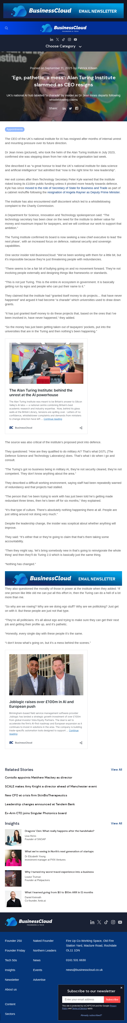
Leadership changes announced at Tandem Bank (40, 804)
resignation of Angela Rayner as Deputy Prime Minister (83, 192)
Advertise (39, 979)
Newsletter (12, 979)
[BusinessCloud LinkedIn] (51, 39)
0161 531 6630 (76, 960)
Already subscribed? (91, 1015)
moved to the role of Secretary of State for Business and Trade (66, 188)
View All (116, 769)
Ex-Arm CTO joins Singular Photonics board (36, 813)
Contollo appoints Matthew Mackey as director (38, 777)
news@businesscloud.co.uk (84, 969)
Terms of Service (79, 1008)
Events (37, 970)
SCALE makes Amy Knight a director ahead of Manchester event (51, 786)
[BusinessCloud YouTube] (75, 39)
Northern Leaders (44, 950)
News (37, 960)
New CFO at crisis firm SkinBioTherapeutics (36, 795)
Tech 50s (11, 960)
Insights (10, 970)
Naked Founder (43, 940)
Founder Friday (15, 950)
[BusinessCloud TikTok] (63, 39)
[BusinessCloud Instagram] (69, 39)
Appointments (15, 129)
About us (11, 989)
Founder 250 (13, 940)
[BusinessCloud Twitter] (57, 39)
